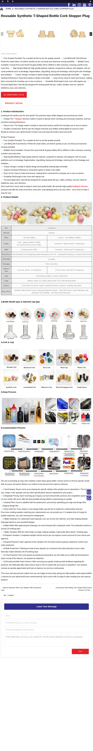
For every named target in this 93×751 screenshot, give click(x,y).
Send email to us (15, 95)
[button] (91, 34)
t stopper (10, 595)
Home (8, 9)
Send (80, 651)
